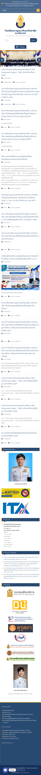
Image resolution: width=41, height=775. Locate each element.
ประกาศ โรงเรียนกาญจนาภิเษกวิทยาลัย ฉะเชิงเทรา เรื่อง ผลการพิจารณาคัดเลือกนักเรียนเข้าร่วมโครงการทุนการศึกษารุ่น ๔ (20, 236)
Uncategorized (8, 82)
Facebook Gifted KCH (9, 734)
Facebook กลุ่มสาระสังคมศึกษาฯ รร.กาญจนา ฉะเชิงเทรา (17, 732)
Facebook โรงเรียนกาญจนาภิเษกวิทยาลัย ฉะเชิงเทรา (16, 730)
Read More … (27, 184)
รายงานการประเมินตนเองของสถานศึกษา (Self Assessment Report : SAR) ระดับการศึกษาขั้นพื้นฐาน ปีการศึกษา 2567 (19, 380)
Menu (22, 47)
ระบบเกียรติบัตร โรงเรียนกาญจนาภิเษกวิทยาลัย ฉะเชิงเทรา (18, 714)
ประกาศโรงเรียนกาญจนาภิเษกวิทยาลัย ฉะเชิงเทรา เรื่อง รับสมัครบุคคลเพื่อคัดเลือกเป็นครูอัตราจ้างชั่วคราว (19, 305)
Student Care (7, 712)
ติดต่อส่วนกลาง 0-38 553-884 (21, 2)
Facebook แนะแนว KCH (9, 736)
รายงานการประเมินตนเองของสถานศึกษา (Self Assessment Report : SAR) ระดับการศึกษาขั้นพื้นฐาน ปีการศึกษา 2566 (19, 408)
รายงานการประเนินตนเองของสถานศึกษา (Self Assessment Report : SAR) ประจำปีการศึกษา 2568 (18, 72)
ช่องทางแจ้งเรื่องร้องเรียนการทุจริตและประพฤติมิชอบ (16, 718)
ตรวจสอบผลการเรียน (8, 710)
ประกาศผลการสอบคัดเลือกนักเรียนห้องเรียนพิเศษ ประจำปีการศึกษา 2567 (19, 434)
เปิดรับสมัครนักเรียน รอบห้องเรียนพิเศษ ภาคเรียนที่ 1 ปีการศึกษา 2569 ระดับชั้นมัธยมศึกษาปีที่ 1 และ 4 (20, 257)
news (5, 127)
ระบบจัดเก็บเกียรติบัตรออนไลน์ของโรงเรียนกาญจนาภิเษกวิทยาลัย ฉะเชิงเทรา (19, 721)
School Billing (7, 716)
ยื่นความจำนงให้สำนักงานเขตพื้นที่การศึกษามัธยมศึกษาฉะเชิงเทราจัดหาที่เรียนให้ (16, 158)
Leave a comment (20, 82)
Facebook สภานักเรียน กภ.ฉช (11, 738)
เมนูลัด (4, 10)
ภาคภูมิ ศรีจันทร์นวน (24, 772)
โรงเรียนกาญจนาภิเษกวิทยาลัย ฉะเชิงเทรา (20, 32)
